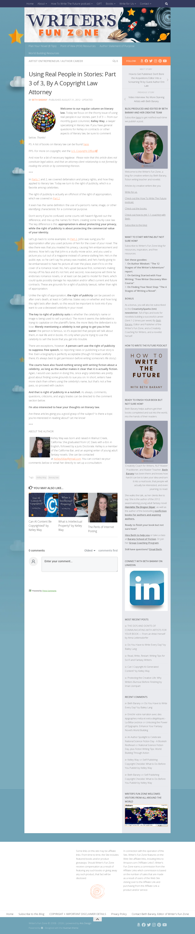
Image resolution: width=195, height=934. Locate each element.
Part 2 (56, 198)
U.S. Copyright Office (83, 151)
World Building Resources (44, 53)
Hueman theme (70, 927)
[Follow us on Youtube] (164, 61)
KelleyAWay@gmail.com (67, 458)
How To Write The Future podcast (70, 3)
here (86, 144)
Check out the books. (136, 208)
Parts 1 (36, 179)
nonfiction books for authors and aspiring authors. (146, 514)
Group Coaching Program (144, 542)
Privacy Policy (119, 914)
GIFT (99, 3)
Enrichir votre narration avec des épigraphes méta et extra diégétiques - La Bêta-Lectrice (145, 718)
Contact (144, 3)
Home (30, 3)
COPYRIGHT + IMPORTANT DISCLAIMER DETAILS (77, 914)
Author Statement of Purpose (117, 46)
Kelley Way (41, 477)
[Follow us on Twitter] (151, 61)
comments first (108, 550)
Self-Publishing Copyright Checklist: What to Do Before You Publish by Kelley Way (145, 763)
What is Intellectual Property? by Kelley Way (70, 526)
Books (109, 3)
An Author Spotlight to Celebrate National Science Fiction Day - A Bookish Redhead (146, 741)
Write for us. (131, 192)
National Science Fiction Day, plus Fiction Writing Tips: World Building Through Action (144, 748)
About (41, 3)
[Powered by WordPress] (42, 928)
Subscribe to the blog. (136, 225)
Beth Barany (39, 99)
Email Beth (155, 549)
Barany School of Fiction (141, 539)
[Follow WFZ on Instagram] (155, 61)
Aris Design (85, 923)
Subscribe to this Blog (31, 914)
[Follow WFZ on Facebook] (146, 61)
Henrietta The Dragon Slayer (140, 507)
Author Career (72, 61)
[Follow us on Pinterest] (160, 61)
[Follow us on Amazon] (141, 61)
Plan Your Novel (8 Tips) (42, 46)
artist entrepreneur (44, 61)
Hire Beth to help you (137, 535)
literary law (54, 477)
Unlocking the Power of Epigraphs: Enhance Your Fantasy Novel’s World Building (146, 726)
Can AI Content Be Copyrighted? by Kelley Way (40, 526)
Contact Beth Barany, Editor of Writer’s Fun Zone (160, 914)
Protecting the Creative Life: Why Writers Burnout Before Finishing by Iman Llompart (143, 681)
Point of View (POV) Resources (78, 46)
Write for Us (126, 3)
